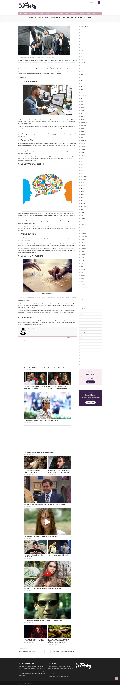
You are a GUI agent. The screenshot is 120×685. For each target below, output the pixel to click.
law (26, 648)
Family (82, 128)
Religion (82, 299)
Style (67, 13)
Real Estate (83, 290)
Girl (81, 161)
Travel (93, 13)
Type (82, 350)
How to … (83, 209)
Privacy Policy (99, 683)
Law (41, 57)
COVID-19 (83, 98)
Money (82, 251)
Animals (82, 32)
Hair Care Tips (84, 176)
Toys (82, 344)
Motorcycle (83, 254)
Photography (83, 284)
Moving (82, 260)
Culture (82, 107)
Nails (82, 266)
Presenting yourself (42, 305)
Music (82, 263)
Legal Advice (83, 224)
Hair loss (83, 182)
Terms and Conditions (91, 683)
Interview (83, 218)
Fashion (82, 131)
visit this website (68, 158)
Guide (82, 167)
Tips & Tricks (83, 338)
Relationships (60, 13)
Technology (83, 329)
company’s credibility (67, 248)
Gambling (83, 149)
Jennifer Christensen (24, 57)
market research (45, 119)
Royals (88, 13)
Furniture (83, 143)
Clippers (82, 86)
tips (28, 648)
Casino (82, 71)
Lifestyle (82, 230)
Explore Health (90, 382)
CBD (82, 74)
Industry (82, 212)
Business (38, 57)
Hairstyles (83, 185)
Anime (82, 35)
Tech (82, 326)
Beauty (82, 47)
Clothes (82, 89)
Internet (82, 215)
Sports (82, 314)
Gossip (82, 164)
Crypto (82, 104)
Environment (83, 125)
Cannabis (83, 65)
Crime (82, 101)
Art (81, 38)
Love (53, 13)
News (31, 13)
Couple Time (83, 95)
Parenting (82, 13)
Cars (82, 68)
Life (81, 227)
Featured (83, 134)
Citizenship (83, 83)
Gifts (82, 158)
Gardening (83, 155)
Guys (82, 170)
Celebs (41, 13)
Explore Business (90, 402)
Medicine (83, 245)
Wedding (83, 364)
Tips (81, 335)
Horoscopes (83, 203)
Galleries (83, 146)
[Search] (99, 2)
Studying (83, 317)
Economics (83, 116)
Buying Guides (84, 62)
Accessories (83, 29)
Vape (82, 352)
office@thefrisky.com (55, 673)
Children (82, 80)
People (82, 278)
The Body (83, 332)
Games (82, 152)
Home (25, 13)
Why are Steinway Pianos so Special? (28, 651)
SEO (82, 305)
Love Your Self (84, 236)
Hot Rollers (83, 206)
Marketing (83, 242)
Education (83, 119)
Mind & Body (83, 248)
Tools (82, 341)
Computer (83, 92)
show (24, 77)
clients (24, 648)
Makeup (82, 239)
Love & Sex (83, 233)
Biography (83, 53)
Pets (82, 281)
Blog (82, 56)
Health (36, 13)
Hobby (82, 197)
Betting (82, 50)
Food (82, 137)
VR (81, 361)
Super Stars (83, 323)
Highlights (83, 191)
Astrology (83, 41)
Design (82, 110)
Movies (47, 13)
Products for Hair (84, 287)
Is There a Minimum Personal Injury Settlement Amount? (64, 651)
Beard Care (83, 44)
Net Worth (83, 269)
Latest (84, 683)
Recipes (82, 293)
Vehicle (82, 355)
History (82, 194)
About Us (74, 683)
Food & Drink (83, 140)
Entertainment (74, 13)
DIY (81, 113)
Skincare (83, 311)
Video (82, 358)
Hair (81, 173)
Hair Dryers (83, 179)
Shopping (83, 308)
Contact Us (80, 683)
